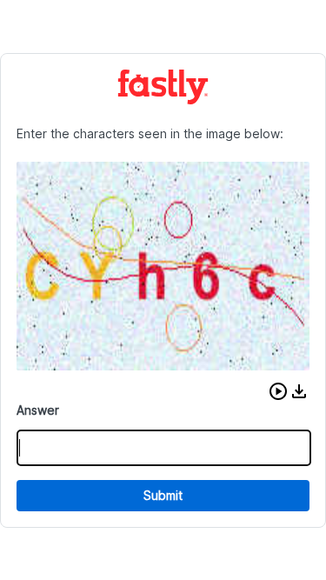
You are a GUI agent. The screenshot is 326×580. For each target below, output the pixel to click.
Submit (163, 495)
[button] (278, 391)
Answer (38, 410)
